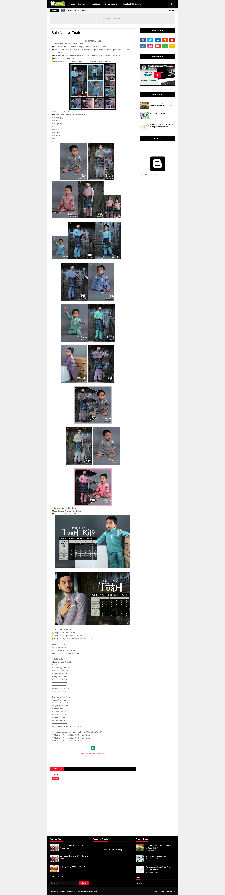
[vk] (143, 46)
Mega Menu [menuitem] (95, 4)
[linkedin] (158, 40)
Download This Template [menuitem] (132, 4)
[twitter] (150, 40)
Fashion (139, 883)
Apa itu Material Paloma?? (160, 113)
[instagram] (150, 46)
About (163, 891)
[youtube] (158, 46)
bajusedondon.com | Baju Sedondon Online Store (79, 891)
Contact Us (171, 891)
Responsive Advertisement (112, 18)
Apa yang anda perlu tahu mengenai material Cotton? (160, 104)
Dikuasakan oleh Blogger (149, 174)
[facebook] (143, 40)
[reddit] (165, 40)
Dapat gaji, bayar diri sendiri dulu (72, 867)
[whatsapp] (165, 46)
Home (156, 891)
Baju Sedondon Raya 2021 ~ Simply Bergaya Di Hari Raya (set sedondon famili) (105, 10)
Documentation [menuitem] (111, 4)
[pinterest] (172, 40)
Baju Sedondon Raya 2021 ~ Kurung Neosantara (74, 846)
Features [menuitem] (81, 4)
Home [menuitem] (72, 4)
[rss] (172, 46)
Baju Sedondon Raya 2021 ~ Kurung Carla (74, 857)
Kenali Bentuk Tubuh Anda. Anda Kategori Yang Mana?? (162, 125)
